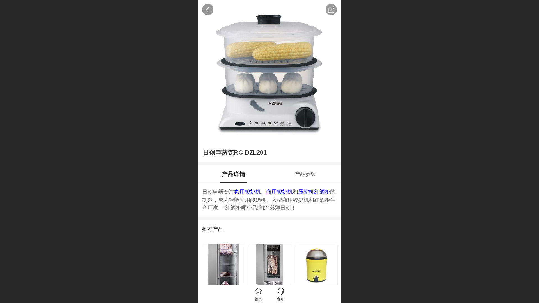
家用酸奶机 (247, 192)
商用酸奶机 (279, 192)
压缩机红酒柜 (314, 192)
